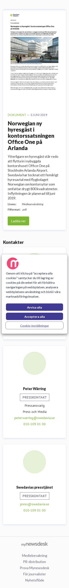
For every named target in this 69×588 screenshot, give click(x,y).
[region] (34, 294)
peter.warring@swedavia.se (34, 418)
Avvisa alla (34, 307)
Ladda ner (18, 221)
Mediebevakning (34, 555)
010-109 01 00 (34, 424)
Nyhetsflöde (34, 580)
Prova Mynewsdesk (34, 568)
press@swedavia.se (34, 504)
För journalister (34, 574)
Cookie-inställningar (34, 325)
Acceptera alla (34, 316)
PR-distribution (34, 561)
